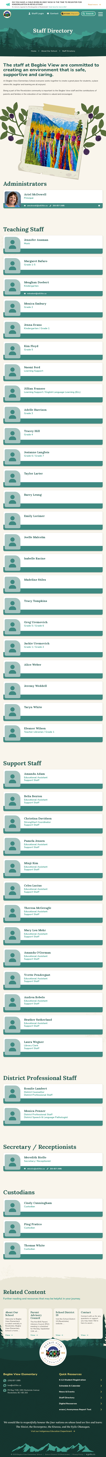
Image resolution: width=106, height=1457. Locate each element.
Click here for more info (57, 7)
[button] (88, 13)
